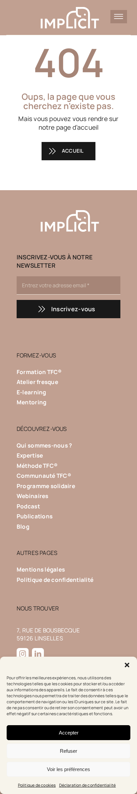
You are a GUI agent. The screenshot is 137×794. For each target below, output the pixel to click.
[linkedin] (38, 654)
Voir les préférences (68, 769)
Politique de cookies (37, 785)
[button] (127, 665)
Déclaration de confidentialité (87, 785)
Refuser (68, 751)
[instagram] (23, 654)
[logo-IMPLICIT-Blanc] (68, 6)
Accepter (68, 732)
